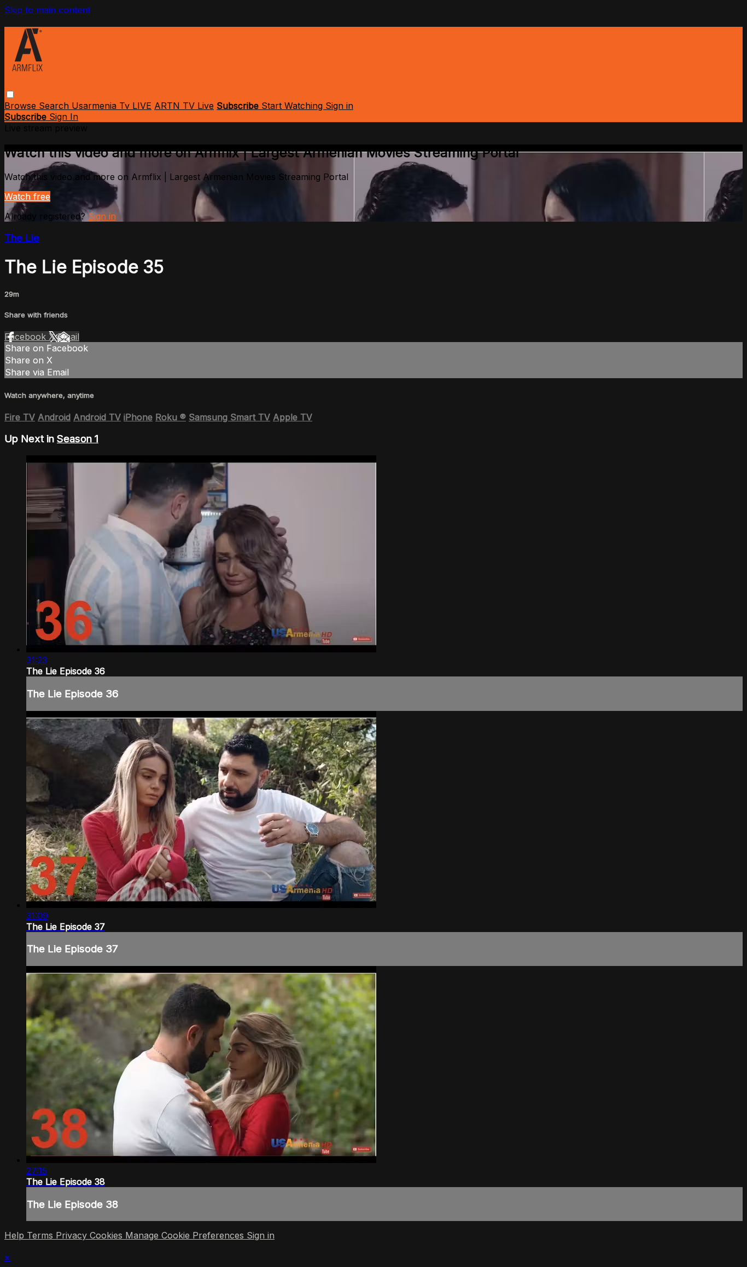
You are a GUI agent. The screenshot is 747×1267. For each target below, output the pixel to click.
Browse (21, 105)
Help (15, 1235)
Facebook (26, 336)
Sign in (339, 105)
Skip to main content (47, 9)
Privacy (73, 1235)
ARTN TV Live (184, 105)
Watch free (27, 196)
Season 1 (77, 438)
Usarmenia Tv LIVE (111, 105)
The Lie (21, 238)
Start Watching (293, 105)
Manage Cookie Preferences (186, 1235)
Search (55, 105)
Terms (41, 1235)
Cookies (107, 1235)
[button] (10, 94)
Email (68, 336)
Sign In (63, 116)
